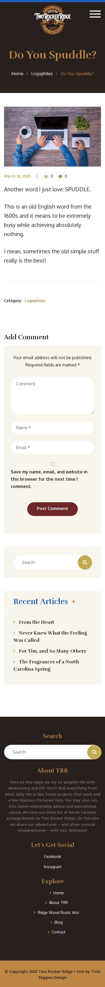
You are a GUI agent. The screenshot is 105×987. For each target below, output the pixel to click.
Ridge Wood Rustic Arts (58, 912)
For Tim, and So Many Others (52, 651)
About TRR (58, 902)
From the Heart (36, 622)
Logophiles (35, 300)
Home (58, 893)
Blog (58, 922)
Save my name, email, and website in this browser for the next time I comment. (49, 479)
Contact (58, 932)
